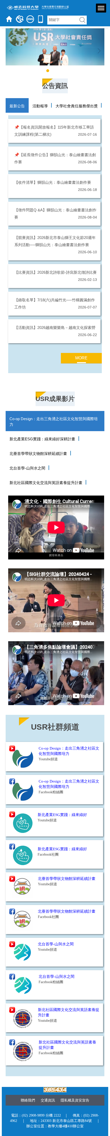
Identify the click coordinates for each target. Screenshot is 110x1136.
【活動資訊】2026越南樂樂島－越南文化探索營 (54, 327)
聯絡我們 (28, 1100)
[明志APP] (41, 19)
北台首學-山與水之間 (56, 944)
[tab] (42, 70)
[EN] (30, 19)
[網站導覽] (20, 19)
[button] (12, 50)
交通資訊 (48, 1100)
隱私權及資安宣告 (75, 1100)
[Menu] (101, 8)
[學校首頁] (9, 19)
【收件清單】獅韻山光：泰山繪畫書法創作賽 (52, 182)
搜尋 (82, 20)
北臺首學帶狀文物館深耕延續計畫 (66, 879)
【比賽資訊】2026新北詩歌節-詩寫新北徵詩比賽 (55, 272)
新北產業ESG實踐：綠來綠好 (62, 849)
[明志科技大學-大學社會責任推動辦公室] (37, 7)
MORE (81, 358)
